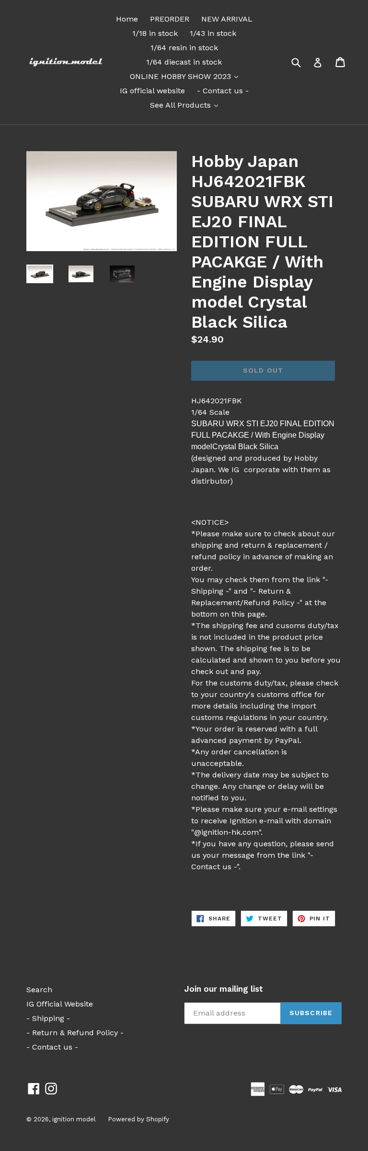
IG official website (152, 90)
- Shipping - (48, 1018)
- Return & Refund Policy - (75, 1032)
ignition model (74, 1119)
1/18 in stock (155, 33)
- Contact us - (223, 90)
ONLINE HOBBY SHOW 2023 (186, 76)
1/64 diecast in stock (184, 61)
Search (39, 989)
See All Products (186, 105)
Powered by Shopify (138, 1119)
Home (127, 18)
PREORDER (169, 18)
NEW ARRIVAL (227, 18)
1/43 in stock (213, 33)
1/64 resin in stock (184, 47)
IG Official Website (59, 1003)
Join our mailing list (223, 989)
